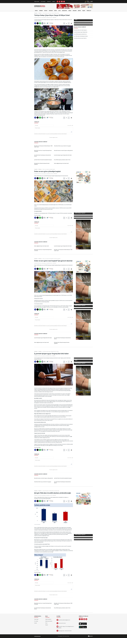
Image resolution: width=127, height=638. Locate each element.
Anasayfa (35, 13)
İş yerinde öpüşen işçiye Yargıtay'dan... (81, 32)
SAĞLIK (69, 10)
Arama (53, 1)
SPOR (59, 10)
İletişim (46, 624)
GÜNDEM (41, 10)
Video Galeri (36, 1)
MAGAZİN (74, 10)
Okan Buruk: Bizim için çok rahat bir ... (80, 38)
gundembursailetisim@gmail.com (64, 619)
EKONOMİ (51, 10)
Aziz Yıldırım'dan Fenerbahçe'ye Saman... (81, 36)
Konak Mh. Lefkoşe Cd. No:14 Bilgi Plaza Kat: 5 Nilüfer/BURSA (65, 627)
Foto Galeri (43, 1)
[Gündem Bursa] (39, 6)
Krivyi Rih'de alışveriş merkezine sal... (80, 34)
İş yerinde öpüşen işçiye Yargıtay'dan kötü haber (51, 351)
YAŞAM (83, 10)
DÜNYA (55, 10)
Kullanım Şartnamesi (48, 621)
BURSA (36, 10)
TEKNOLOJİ (89, 10)
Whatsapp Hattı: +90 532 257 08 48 (65, 630)
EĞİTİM (79, 10)
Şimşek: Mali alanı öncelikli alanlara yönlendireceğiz (51, 490)
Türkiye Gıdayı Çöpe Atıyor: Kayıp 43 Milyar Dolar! (51, 13)
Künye (46, 623)
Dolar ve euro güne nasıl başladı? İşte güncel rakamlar (51, 258)
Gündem (40, 351)
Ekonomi (40, 13)
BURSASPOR (64, 10)
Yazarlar (49, 1)
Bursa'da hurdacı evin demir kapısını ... (80, 30)
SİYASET (45, 10)
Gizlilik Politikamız (48, 619)
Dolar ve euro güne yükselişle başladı (49, 169)
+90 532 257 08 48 (62, 623)
